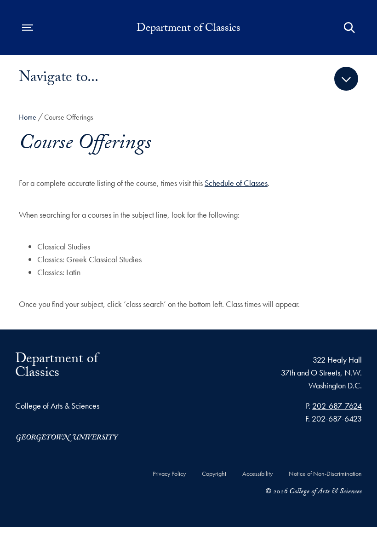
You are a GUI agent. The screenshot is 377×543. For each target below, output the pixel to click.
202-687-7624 (337, 405)
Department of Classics (188, 29)
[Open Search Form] (349, 27)
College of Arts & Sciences (57, 405)
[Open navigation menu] (27, 27)
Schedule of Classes (236, 183)
